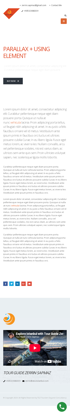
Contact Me (56, 5)
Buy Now (11, 81)
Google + (23, 284)
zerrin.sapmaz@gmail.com (34, 5)
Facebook (5, 284)
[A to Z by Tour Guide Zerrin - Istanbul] (11, 13)
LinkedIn (17, 284)
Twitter (11, 284)
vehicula (15, 122)
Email (29, 284)
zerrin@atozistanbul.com (37, 381)
